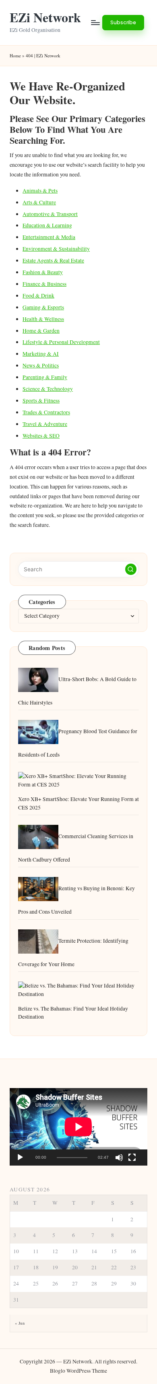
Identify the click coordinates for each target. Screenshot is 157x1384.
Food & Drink (38, 295)
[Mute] (119, 1157)
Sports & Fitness (41, 400)
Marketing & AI (41, 353)
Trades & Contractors (46, 412)
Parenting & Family (45, 377)
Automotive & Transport (50, 214)
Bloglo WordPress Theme (78, 1370)
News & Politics (41, 365)
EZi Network (45, 17)
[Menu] (95, 22)
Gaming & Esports (43, 307)
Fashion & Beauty (43, 272)
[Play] (20, 1157)
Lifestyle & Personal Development (61, 342)
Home (15, 55)
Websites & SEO (41, 435)
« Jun (20, 1323)
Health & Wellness (43, 319)
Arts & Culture (39, 202)
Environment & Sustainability (56, 248)
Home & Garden (41, 330)
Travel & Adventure (45, 424)
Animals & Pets (40, 190)
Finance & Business (44, 283)
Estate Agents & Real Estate (53, 260)
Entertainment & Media (49, 237)
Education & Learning (47, 225)
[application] (78, 1127)
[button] (123, 22)
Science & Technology (48, 388)
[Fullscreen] (132, 1157)
